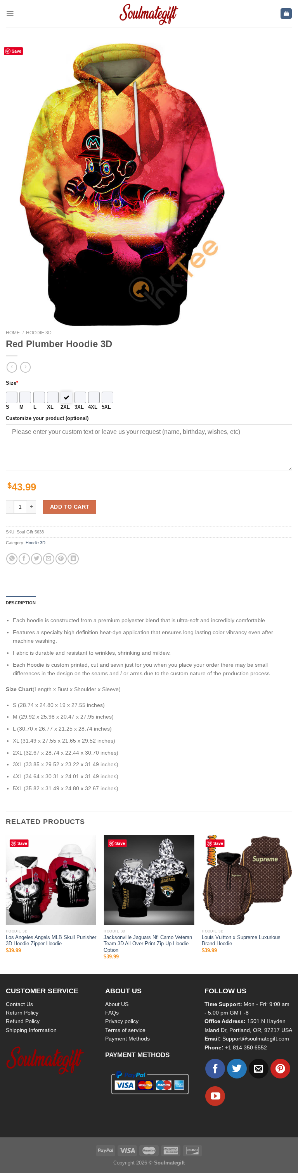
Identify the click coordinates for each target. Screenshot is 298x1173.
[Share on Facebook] (24, 558)
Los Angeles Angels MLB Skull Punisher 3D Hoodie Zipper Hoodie (51, 940)
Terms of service (125, 1030)
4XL (92, 407)
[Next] (292, 903)
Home (13, 332)
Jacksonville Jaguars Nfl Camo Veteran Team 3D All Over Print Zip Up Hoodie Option (148, 944)
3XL (79, 407)
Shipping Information (31, 1030)
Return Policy (22, 1013)
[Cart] (286, 13)
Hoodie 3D (39, 332)
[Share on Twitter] (36, 558)
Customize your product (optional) (47, 418)
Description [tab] (21, 602)
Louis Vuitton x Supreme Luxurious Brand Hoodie (241, 940)
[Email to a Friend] (48, 558)
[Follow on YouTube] (215, 1096)
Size (12, 383)
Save (16, 51)
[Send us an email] (259, 1068)
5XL (106, 407)
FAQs (112, 1013)
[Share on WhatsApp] (11, 558)
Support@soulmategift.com (255, 1038)
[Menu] (10, 13)
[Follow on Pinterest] (280, 1068)
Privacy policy (122, 1021)
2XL (65, 407)
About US (116, 1004)
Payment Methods (127, 1038)
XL (50, 407)
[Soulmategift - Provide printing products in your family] (149, 13)
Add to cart (70, 507)
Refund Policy (23, 1021)
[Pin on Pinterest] (61, 558)
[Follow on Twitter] (237, 1068)
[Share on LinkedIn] (73, 558)
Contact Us (19, 1004)
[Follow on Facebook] (215, 1068)
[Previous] (6, 903)
